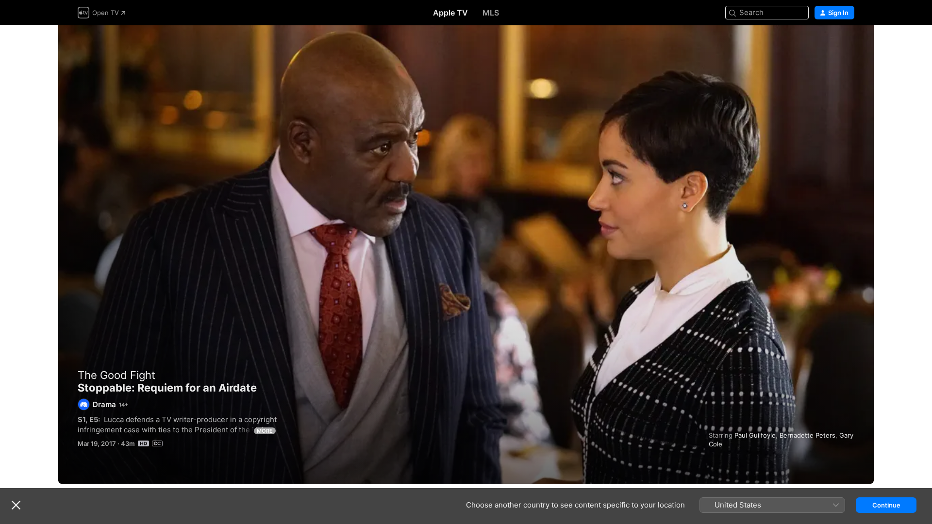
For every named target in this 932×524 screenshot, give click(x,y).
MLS (491, 12)
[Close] (16, 505)
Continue (886, 505)
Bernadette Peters (807, 435)
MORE (265, 430)
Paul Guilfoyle (755, 435)
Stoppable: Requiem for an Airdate (466, 254)
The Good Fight (116, 375)
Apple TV (450, 12)
